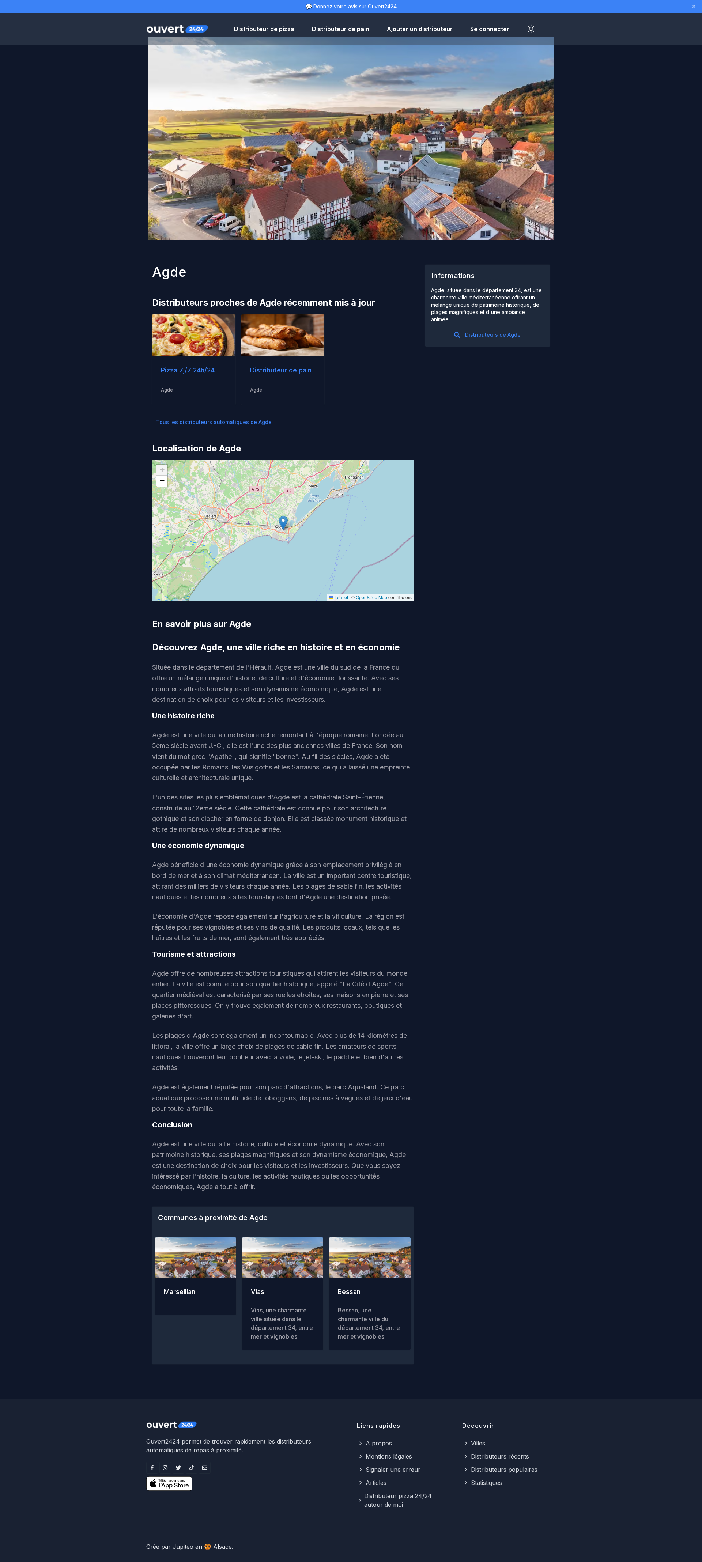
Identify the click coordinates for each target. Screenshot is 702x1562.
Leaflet (340, 597)
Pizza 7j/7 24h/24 (188, 370)
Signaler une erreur (393, 1469)
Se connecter (489, 29)
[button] (283, 522)
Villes (478, 1443)
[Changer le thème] (531, 29)
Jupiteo (183, 1546)
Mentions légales (389, 1456)
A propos (379, 1443)
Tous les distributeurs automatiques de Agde (214, 422)
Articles (376, 1482)
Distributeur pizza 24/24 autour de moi (398, 1500)
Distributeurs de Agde (493, 335)
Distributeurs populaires (504, 1469)
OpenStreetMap (371, 597)
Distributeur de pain (340, 29)
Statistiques (486, 1482)
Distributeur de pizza (264, 29)
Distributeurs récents (500, 1456)
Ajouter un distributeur (420, 29)
